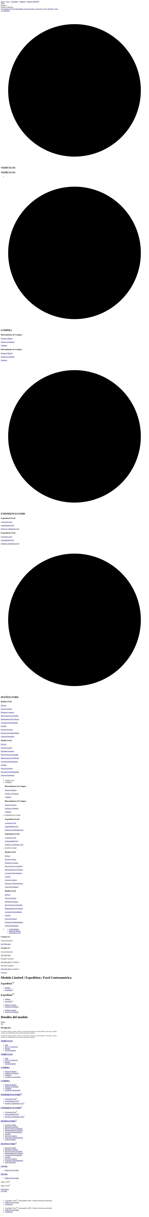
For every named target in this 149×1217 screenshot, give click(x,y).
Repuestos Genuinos (7, 712)
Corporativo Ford (6, 522)
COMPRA (5, 1068)
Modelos (7, 988)
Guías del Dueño (10, 1139)
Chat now (4, 972)
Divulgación (6, 1028)
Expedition (9, 990)
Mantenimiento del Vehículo (10, 719)
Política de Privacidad (12, 1170)
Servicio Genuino (6, 709)
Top (2, 1024)
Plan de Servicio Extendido (9, 716)
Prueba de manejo (10, 1005)
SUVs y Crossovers (11, 1047)
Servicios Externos (7, 729)
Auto (6, 1045)
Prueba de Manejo (6, 338)
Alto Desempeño (10, 1050)
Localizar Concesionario (12, 1077)
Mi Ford (3, 705)
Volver (3, 1022)
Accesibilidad (5, 11)
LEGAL (4, 1166)
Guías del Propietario (7, 736)
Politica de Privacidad (12, 1202)
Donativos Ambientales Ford (10, 529)
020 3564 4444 (6, 944)
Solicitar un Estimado (7, 342)
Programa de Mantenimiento (10, 733)
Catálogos (4, 345)
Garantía (3, 726)
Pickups (7, 1048)
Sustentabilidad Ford (7, 525)
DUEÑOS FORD (9, 1121)
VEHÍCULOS (7, 1041)
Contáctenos (9, 1204)
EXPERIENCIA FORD (11, 1095)
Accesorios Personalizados (9, 723)
